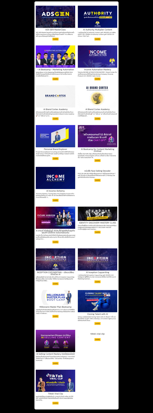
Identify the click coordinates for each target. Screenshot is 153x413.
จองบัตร (55, 39)
